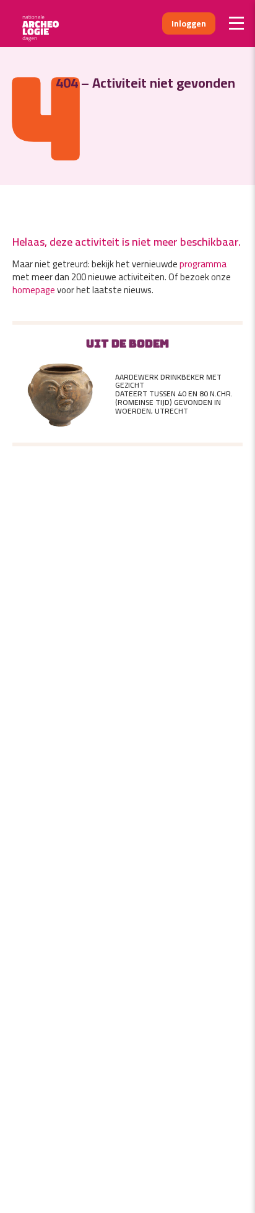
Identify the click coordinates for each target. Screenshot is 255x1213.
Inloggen (188, 23)
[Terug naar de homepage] (44, 23)
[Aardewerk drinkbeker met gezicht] (61, 394)
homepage (33, 290)
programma (203, 264)
